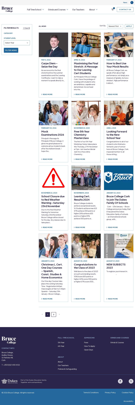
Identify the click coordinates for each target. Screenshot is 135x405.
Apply (129, 26)
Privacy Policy (110, 392)
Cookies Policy (127, 392)
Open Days (88, 350)
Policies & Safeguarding (67, 369)
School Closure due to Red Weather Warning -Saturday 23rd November (53, 201)
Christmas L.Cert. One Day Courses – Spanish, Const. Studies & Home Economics (52, 271)
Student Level (10, 38)
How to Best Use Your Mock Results (117, 65)
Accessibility (128, 401)
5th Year (61, 342)
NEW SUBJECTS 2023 (116, 266)
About (92, 9)
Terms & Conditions (91, 392)
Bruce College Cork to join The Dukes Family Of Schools (118, 199)
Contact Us (125, 9)
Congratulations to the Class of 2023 (85, 266)
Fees (86, 342)
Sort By (103, 25)
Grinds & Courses (117, 342)
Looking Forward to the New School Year (117, 134)
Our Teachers (78, 9)
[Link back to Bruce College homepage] (7, 9)
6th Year (61, 346)
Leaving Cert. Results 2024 (82, 198)
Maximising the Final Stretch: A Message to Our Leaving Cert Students (86, 68)
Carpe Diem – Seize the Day (49, 65)
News (125, 2)
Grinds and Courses (57, 9)
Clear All (27, 28)
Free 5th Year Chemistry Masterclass (81, 134)
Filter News (11, 50)
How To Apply (89, 346)
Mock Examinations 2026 (52, 133)
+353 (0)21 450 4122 (12, 365)
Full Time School (34, 9)
